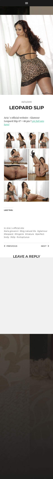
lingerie (20, 234)
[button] (9, 140)
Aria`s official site (15, 228)
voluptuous (23, 237)
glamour (43, 231)
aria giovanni (12, 231)
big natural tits (28, 231)
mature (30, 234)
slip (13, 237)
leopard (9, 234)
